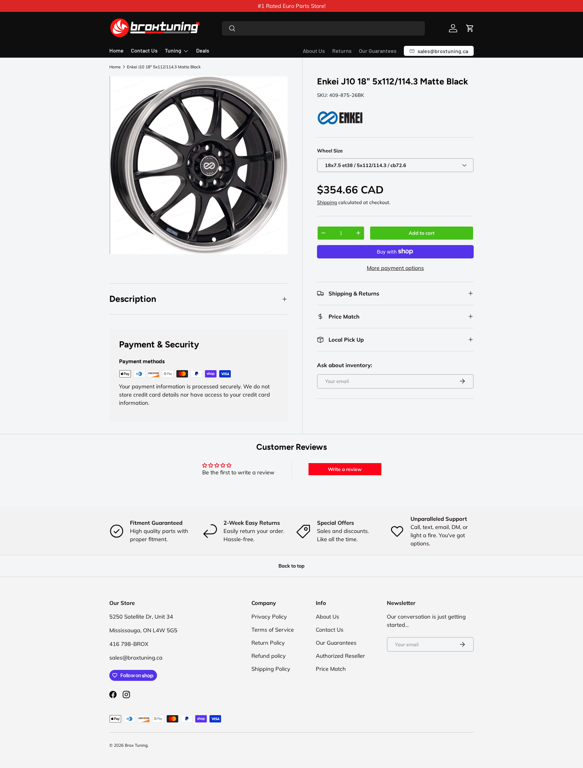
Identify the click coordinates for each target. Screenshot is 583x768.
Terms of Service (272, 629)
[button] (470, 28)
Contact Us (144, 50)
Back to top (291, 566)
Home (116, 50)
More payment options (395, 267)
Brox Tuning (136, 745)
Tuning (173, 50)
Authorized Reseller (340, 655)
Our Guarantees (378, 50)
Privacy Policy (269, 616)
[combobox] (323, 28)
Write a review (345, 469)
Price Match (331, 668)
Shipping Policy (270, 668)
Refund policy (268, 655)
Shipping (327, 202)
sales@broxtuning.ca (135, 657)
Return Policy (268, 642)
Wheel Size (330, 150)
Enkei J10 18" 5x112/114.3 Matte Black (164, 67)
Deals (202, 50)
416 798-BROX (128, 643)
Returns (342, 50)
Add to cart (422, 233)
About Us (314, 50)
